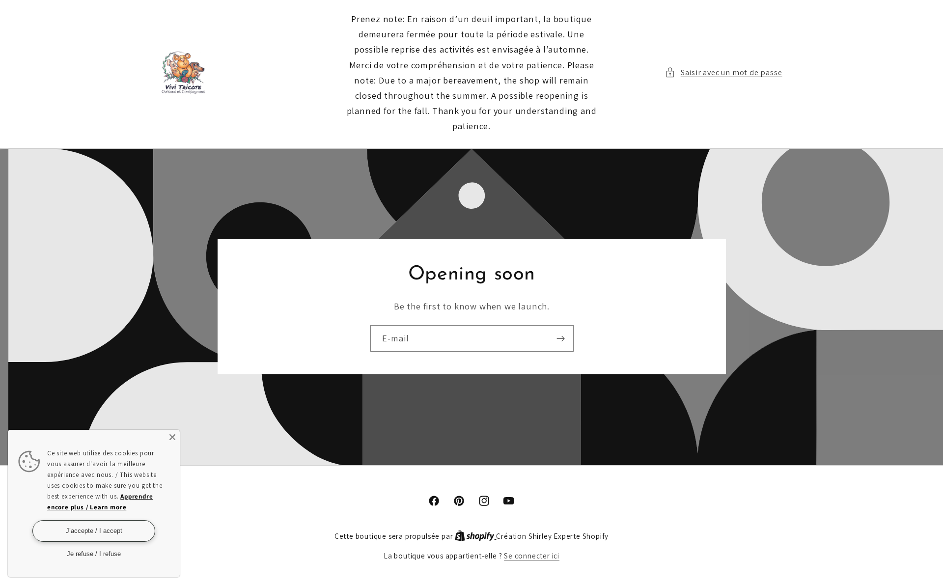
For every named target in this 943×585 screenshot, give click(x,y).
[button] (723, 72)
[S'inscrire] (560, 338)
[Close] (172, 437)
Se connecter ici (531, 555)
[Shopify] (475, 536)
